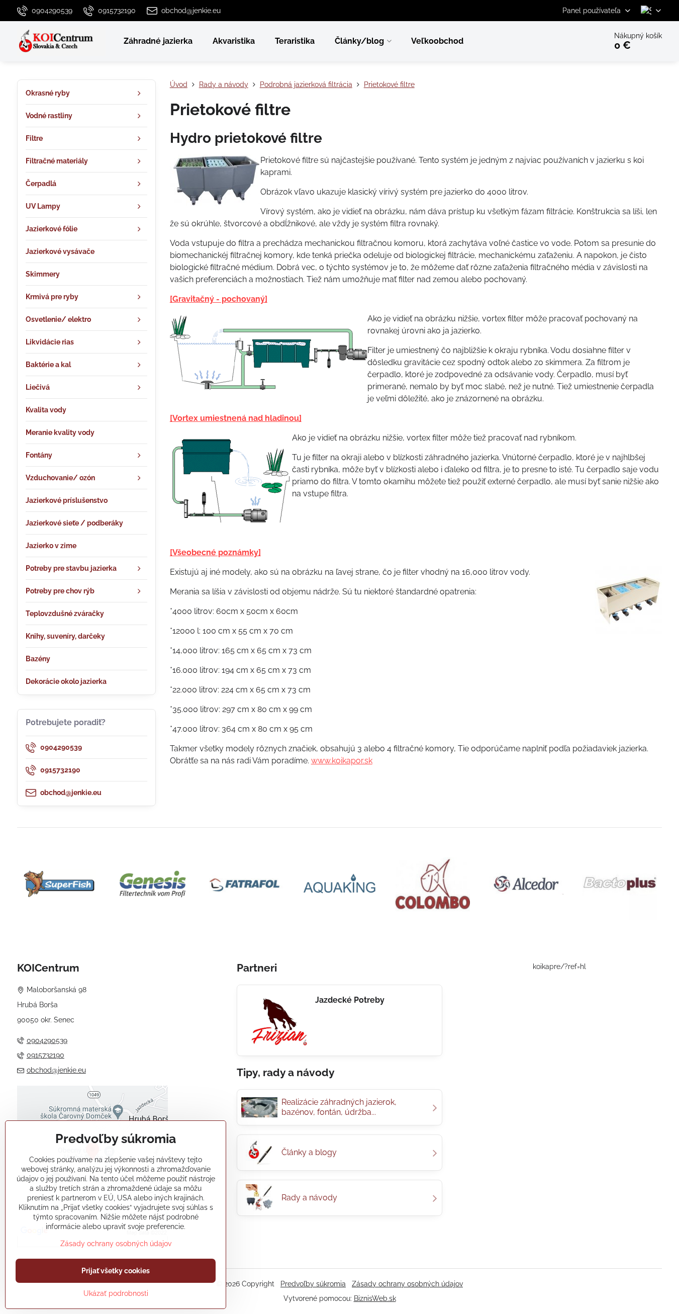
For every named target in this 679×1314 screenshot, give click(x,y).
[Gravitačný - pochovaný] (218, 299)
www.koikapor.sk (341, 760)
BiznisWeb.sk (375, 1298)
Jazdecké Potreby (349, 1000)
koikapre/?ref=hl (559, 966)
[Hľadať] (571, 41)
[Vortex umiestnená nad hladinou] (236, 418)
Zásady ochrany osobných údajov (407, 1284)
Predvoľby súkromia (313, 1284)
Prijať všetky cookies (115, 1271)
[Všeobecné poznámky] (215, 552)
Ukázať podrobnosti (115, 1293)
